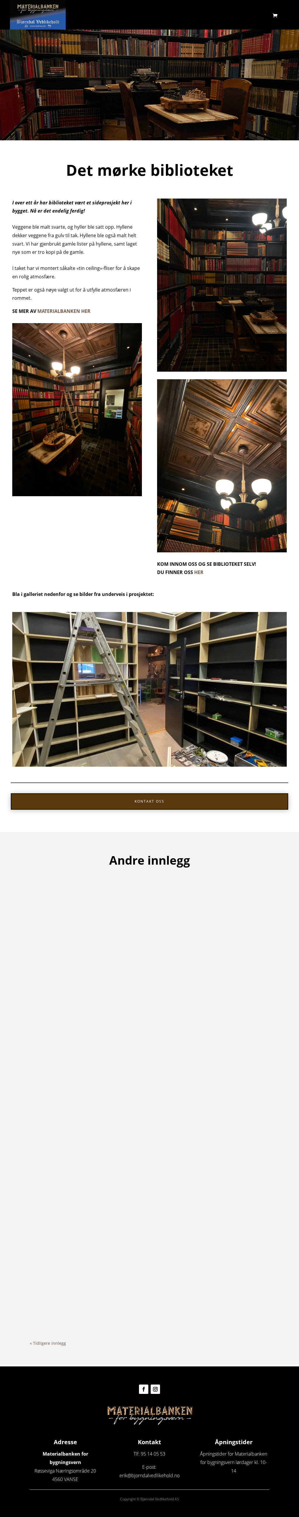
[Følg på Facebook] (143, 1389)
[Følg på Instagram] (155, 1389)
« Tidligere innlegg (48, 1343)
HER (199, 572)
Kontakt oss (149, 801)
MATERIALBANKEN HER (64, 311)
